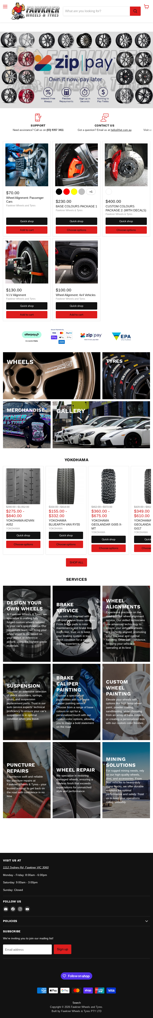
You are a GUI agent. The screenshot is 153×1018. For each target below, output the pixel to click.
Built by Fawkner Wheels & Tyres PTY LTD (76, 1011)
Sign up (62, 949)
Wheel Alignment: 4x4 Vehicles (76, 295)
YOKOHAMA (13, 528)
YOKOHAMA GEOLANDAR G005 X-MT (106, 524)
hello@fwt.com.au (121, 129)
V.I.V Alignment (16, 295)
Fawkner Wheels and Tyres (20, 205)
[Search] (135, 11)
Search (77, 1002)
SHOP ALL (76, 562)
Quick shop (27, 221)
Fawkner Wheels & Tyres (69, 210)
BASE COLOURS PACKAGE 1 (76, 206)
